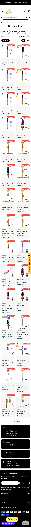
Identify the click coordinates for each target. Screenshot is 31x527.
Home (3, 23)
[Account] (25, 11)
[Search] (27, 18)
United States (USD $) (10, 507)
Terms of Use (25, 487)
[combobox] (15, 18)
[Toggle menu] (2, 11)
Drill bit (4, 60)
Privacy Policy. (7, 489)
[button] (2, 2)
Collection (10, 23)
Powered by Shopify (20, 520)
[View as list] (28, 40)
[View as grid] (23, 40)
